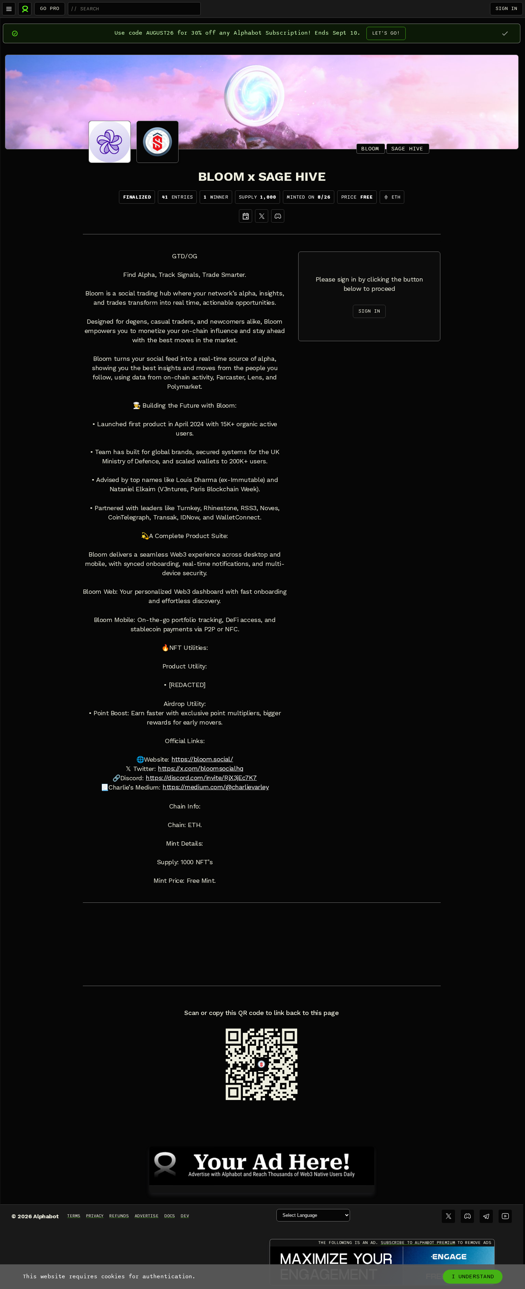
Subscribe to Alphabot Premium (418, 1242)
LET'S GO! (386, 33)
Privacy (95, 1215)
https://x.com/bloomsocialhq (201, 768)
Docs (169, 1215)
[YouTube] (505, 1216)
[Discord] (277, 216)
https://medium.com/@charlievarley (215, 787)
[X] (261, 216)
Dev (185, 1215)
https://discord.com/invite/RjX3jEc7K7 (201, 778)
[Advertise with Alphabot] (261, 1165)
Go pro (49, 8)
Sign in (506, 8)
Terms (73, 1215)
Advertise (147, 1215)
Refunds (119, 1215)
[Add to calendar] (245, 216)
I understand (472, 1276)
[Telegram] (486, 1216)
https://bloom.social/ (202, 759)
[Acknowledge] (504, 33)
